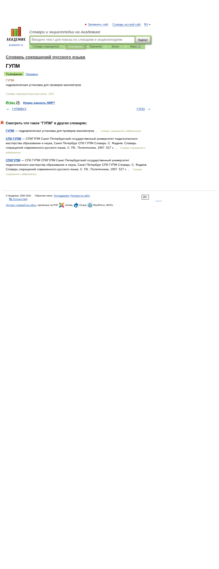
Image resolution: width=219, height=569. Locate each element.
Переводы (95, 46)
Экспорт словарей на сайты (21, 205)
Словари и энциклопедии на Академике (64, 32)
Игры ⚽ (135, 46)
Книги (115, 46)
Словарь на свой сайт (126, 24)
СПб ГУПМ (13, 138)
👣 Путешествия (18, 199)
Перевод (32, 74)
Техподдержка (61, 195)
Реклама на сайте (80, 195)
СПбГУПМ (13, 160)
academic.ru (16, 45)
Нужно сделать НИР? (39, 102)
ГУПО (141, 109)
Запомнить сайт (98, 24)
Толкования (75, 46)
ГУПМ (10, 130)
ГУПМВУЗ (19, 109)
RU (146, 24)
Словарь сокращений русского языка (47, 46)
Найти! (143, 40)
